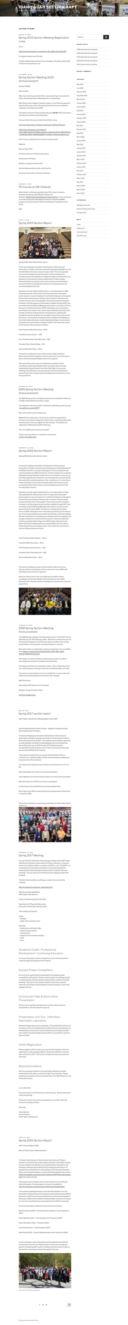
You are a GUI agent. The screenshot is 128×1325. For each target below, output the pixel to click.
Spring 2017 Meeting (31, 855)
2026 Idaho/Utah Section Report (87, 49)
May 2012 (80, 171)
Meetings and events (83, 205)
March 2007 (81, 193)
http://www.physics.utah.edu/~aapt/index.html (36, 887)
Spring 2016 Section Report (35, 1140)
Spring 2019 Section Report (35, 223)
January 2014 (81, 152)
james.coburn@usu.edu (27, 437)
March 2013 (81, 159)
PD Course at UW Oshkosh (35, 186)
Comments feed (82, 232)
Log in (78, 224)
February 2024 (81, 92)
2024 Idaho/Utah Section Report (87, 57)
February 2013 (81, 163)
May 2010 (80, 182)
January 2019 (81, 114)
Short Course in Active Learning (87, 64)
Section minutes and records (86, 209)
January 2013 (81, 167)
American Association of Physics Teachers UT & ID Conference (42, 125)
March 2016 (81, 137)
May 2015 (80, 144)
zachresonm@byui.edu (27, 695)
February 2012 (81, 174)
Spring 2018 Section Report (35, 450)
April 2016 (80, 133)
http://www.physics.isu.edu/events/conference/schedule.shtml (42, 1187)
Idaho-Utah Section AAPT (48, 7)
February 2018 (81, 118)
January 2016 (81, 140)
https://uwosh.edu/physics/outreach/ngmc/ (42, 197)
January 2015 (81, 148)
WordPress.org (81, 235)
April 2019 (80, 110)
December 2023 (82, 95)
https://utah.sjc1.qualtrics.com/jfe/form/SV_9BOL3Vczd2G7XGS (42, 51)
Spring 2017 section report (35, 713)
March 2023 (81, 99)
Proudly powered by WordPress (28, 1320)
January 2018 (81, 122)
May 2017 (80, 125)
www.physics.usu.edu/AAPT (29, 408)
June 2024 (80, 88)
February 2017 (81, 129)
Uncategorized (81, 212)
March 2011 (80, 178)
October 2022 (81, 103)
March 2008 (81, 189)
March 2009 (81, 186)
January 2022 (81, 107)
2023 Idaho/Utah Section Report (87, 61)
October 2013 (81, 155)
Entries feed (80, 228)
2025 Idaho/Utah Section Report (87, 53)
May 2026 (80, 84)
